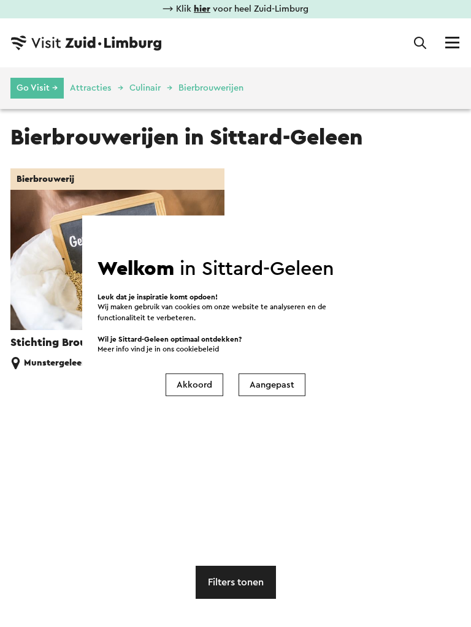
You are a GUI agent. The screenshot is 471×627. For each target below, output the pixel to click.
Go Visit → (37, 87)
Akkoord (194, 384)
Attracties (91, 87)
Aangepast (272, 384)
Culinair (145, 87)
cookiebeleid (197, 349)
